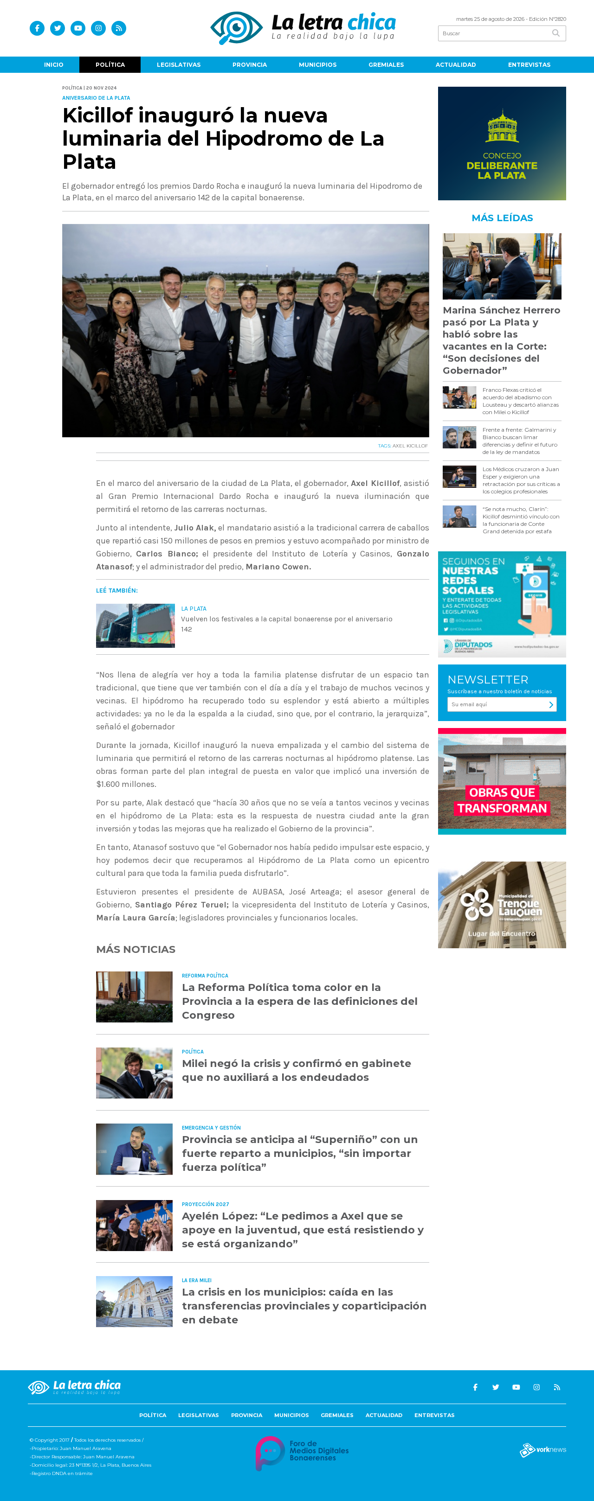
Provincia (249, 64)
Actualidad (456, 64)
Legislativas (178, 64)
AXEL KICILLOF (411, 446)
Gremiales (386, 64)
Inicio (54, 64)
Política (110, 64)
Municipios (317, 64)
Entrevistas (529, 64)
